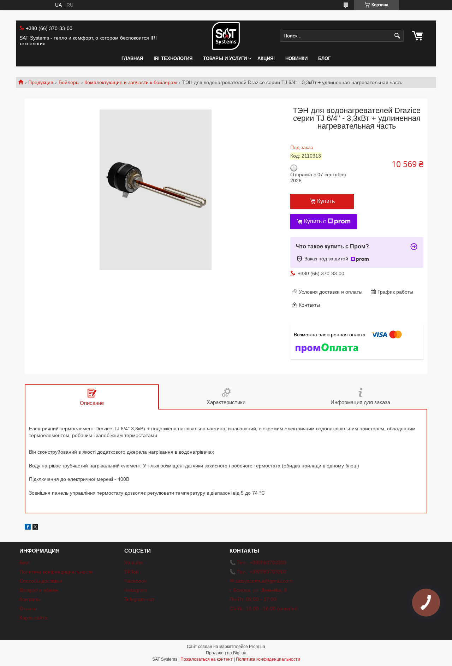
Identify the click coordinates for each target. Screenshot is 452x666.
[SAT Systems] (226, 35)
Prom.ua (257, 646)
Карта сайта (33, 617)
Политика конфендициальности (56, 571)
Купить (326, 201)
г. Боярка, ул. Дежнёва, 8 (258, 590)
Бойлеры (69, 82)
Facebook (135, 581)
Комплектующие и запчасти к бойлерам (130, 82)
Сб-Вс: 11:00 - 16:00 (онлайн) (264, 608)
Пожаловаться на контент (206, 659)
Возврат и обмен (38, 590)
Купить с (315, 221)
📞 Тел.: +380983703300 (258, 571)
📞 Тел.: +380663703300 (258, 562)
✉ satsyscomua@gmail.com (261, 581)
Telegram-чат (139, 599)
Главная (132, 58)
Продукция (40, 82)
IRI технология (173, 58)
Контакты (30, 599)
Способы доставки (40, 581)
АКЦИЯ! (266, 58)
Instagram (135, 590)
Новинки (296, 58)
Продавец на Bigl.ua (226, 652)
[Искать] (397, 35)
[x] (35, 528)
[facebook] (28, 528)
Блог (324, 58)
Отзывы (28, 608)
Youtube (133, 562)
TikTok (131, 571)
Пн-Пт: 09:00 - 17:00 (253, 599)
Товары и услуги (225, 58)
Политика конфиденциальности (268, 659)
